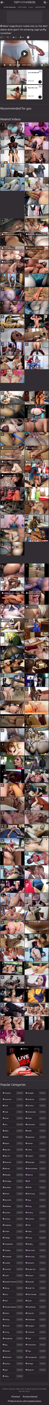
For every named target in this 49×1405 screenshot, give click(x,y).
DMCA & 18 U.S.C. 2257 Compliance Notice (25, 1401)
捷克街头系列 (40, 7)
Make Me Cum (32, 88)
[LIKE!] (1, 37)
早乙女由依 (22, 7)
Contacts (16, 1396)
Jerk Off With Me (33, 72)
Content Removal (30, 1396)
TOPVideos (24, 2)
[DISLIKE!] (8, 37)
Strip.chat (31, 81)
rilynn (31, 7)
